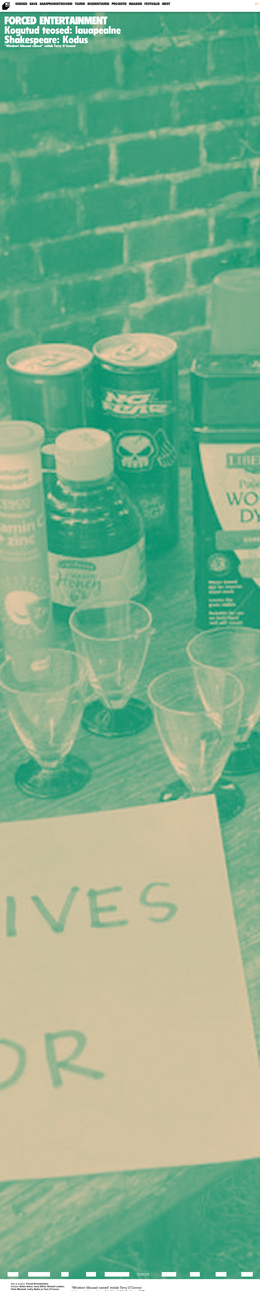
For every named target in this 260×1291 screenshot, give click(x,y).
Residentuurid (98, 4)
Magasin (135, 4)
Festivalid (152, 4)
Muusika (169, 1274)
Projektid (119, 4)
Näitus (247, 1274)
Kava (33, 4)
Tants (91, 1274)
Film (65, 1274)
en (256, 4)
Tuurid (80, 4)
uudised (21, 4)
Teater (143, 1274)
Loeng (13, 1274)
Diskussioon (39, 1274)
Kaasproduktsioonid (56, 4)
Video (195, 1274)
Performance (117, 1274)
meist (166, 4)
